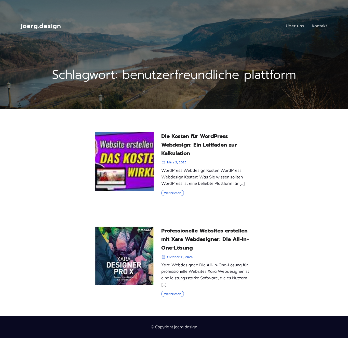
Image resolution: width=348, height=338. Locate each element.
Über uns (295, 26)
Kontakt (319, 26)
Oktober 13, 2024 (180, 257)
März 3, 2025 (176, 162)
